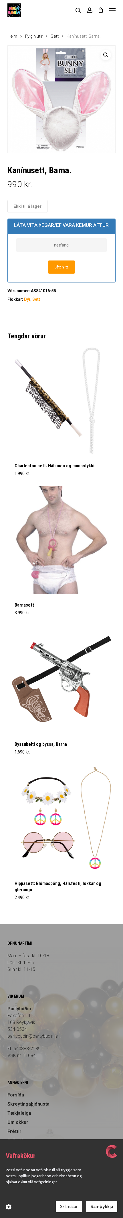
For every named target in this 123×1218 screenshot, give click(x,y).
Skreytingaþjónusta (28, 1104)
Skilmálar (69, 1206)
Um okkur (17, 1122)
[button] (112, 10)
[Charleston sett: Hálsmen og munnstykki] (61, 401)
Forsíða (15, 1095)
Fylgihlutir (34, 36)
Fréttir (14, 1131)
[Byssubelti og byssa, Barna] (61, 679)
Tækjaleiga (19, 1113)
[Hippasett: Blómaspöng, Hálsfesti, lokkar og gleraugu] (61, 818)
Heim (12, 36)
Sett (55, 36)
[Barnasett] (61, 540)
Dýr (27, 299)
